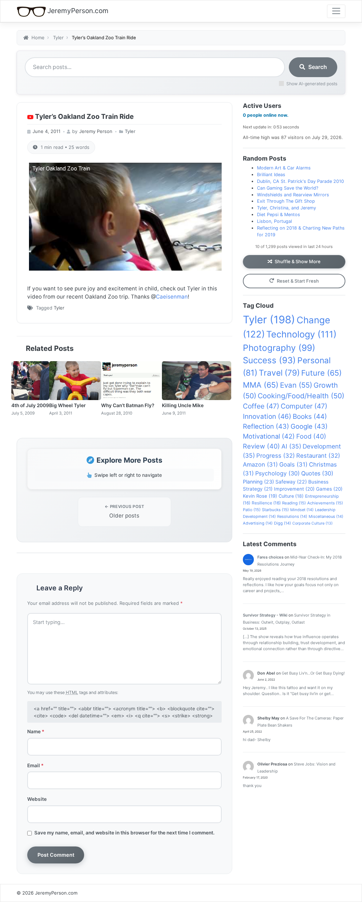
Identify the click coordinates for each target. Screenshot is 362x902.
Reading (294, 503)
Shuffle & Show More (298, 261)
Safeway (291, 482)
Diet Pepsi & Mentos (278, 214)
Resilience (266, 502)
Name (35, 731)
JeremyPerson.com (78, 10)
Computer (304, 406)
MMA (261, 384)
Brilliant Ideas (271, 174)
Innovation (267, 416)
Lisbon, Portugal (274, 221)
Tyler (130, 131)
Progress (275, 455)
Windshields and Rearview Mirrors (293, 194)
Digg (282, 523)
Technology (301, 334)
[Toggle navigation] (336, 11)
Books (310, 416)
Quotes (317, 473)
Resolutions (292, 516)
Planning (258, 482)
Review (261, 446)
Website (37, 799)
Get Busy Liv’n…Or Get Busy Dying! (313, 673)
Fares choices (270, 557)
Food (311, 436)
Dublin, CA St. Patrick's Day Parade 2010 (300, 181)
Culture (291, 496)
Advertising (258, 523)
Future (321, 372)
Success (269, 360)
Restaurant (318, 455)
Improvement (294, 489)
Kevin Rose (260, 496)
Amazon (260, 464)
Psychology (277, 473)
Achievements (325, 503)
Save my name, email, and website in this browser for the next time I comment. (124, 832)
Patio (252, 509)
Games (329, 489)
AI (291, 446)
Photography (279, 347)
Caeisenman (172, 296)
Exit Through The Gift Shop (286, 201)
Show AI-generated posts (311, 83)
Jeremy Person (95, 131)
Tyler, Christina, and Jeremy (286, 207)
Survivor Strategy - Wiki (265, 615)
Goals (293, 464)
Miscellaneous (326, 516)
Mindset (302, 509)
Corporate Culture (312, 523)
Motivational (269, 436)
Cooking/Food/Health (301, 396)
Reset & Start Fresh (298, 281)
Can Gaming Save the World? (287, 188)
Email (35, 765)
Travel (279, 373)
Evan (296, 385)
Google (309, 426)
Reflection (266, 426)
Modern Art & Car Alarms (284, 167)
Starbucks (275, 509)
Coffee (261, 406)
